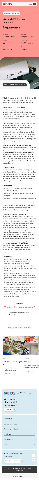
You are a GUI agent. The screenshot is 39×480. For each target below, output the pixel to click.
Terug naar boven (18, 476)
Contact (7, 444)
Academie (8, 434)
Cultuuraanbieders (11, 424)
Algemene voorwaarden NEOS (14, 453)
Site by (19, 470)
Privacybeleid (8, 456)
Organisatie (8, 439)
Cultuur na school (11, 429)
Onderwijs (8, 419)
